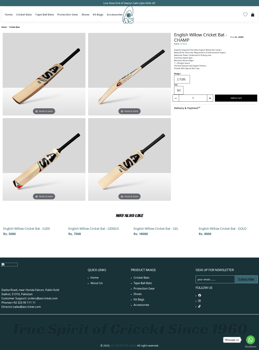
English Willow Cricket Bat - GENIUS (93, 228)
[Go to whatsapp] (250, 339)
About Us (96, 283)
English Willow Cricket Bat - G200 (26, 228)
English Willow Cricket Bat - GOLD (222, 228)
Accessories (114, 14)
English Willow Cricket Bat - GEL (156, 228)
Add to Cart (236, 98)
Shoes (85, 14)
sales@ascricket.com (27, 307)
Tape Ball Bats (44, 14)
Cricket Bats (24, 14)
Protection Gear (67, 14)
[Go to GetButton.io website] (250, 346)
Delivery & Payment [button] (186, 108)
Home (9, 14)
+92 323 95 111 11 (24, 302)
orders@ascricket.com (43, 298)
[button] (254, 216)
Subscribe (246, 279)
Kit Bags (98, 14)
